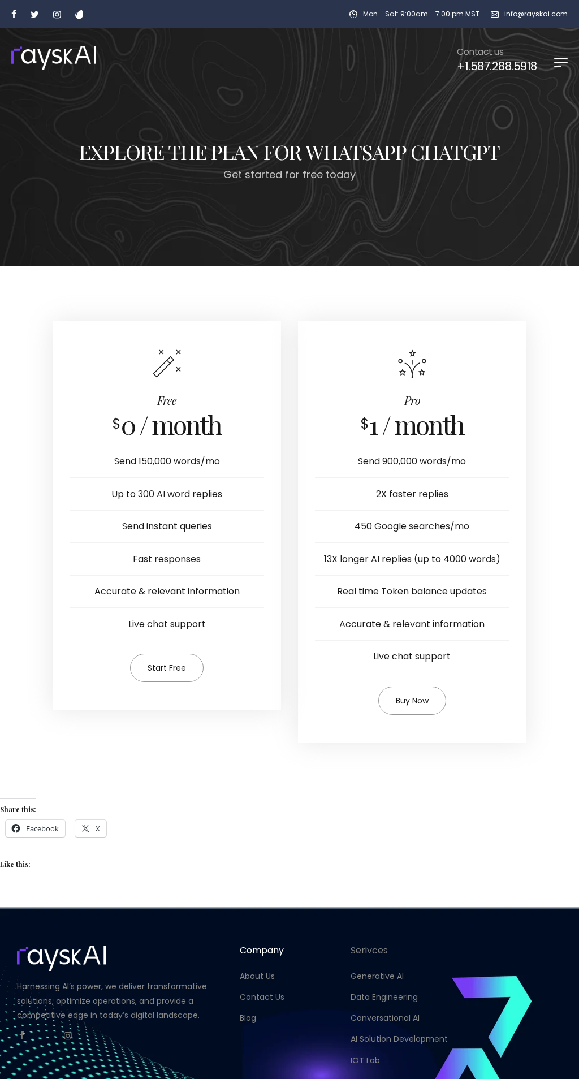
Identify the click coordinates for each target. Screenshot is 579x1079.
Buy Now (412, 700)
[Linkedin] (91, 1035)
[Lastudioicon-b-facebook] (21, 1035)
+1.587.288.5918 (497, 66)
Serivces (369, 950)
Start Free (167, 668)
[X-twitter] (44, 1035)
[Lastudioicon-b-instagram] (67, 1035)
